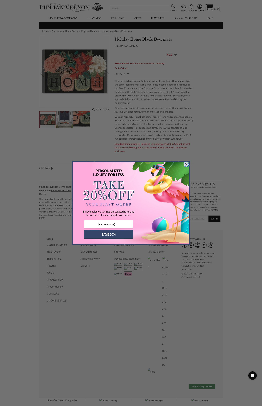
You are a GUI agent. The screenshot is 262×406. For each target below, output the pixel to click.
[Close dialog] (186, 164)
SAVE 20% (109, 234)
